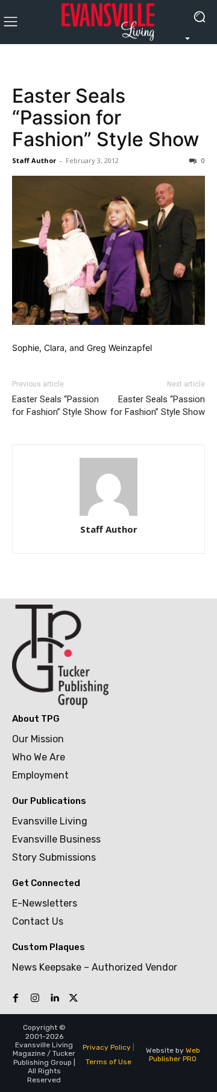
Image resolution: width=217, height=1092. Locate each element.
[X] (73, 998)
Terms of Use (108, 1062)
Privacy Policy (107, 1047)
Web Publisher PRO (174, 1054)
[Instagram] (35, 998)
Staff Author (34, 160)
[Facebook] (15, 998)
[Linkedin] (54, 998)
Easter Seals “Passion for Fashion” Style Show (105, 117)
